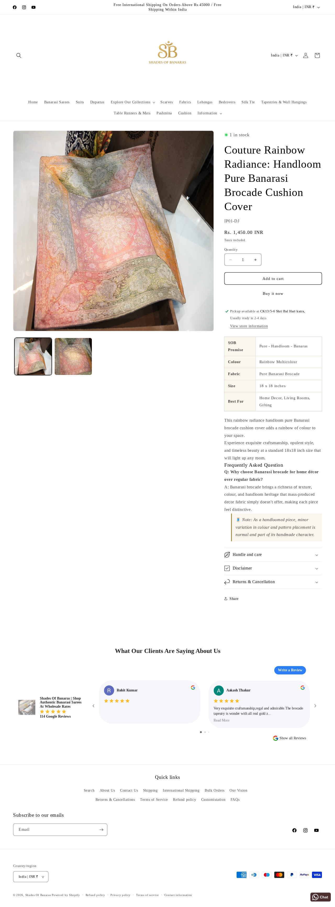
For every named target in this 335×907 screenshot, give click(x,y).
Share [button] (234, 599)
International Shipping (181, 790)
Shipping (150, 790)
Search (89, 790)
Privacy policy (120, 895)
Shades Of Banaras (38, 895)
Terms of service (147, 895)
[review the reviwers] (193, 689)
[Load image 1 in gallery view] (33, 356)
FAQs (235, 800)
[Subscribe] (101, 830)
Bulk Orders (215, 790)
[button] (19, 55)
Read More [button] (221, 720)
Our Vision (238, 790)
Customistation (213, 800)
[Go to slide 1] (201, 732)
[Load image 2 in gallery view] (73, 356)
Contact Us (129, 790)
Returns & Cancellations (115, 800)
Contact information (178, 895)
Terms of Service (154, 800)
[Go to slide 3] (208, 732)
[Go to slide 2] (205, 732)
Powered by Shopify (66, 895)
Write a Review (290, 670)
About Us (107, 790)
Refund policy (184, 800)
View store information (249, 326)
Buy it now (273, 293)
